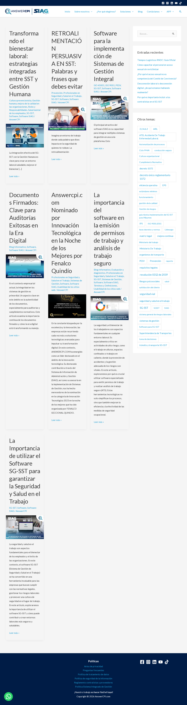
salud (167, 281)
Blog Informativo (17, 247)
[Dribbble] (180, 3)
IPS (141, 223)
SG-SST (30, 113)
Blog (140, 11)
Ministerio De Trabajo (150, 248)
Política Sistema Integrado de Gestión (93, 686)
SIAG (166, 308)
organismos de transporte (151, 254)
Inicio (67, 11)
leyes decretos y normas (149, 229)
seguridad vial (147, 293)
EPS (164, 185)
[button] (180, 11)
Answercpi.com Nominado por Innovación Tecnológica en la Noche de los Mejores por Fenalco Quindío (67, 232)
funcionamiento (146, 197)
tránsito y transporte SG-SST (153, 345)
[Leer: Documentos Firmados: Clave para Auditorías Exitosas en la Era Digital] (25, 266)
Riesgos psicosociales (149, 281)
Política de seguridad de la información (93, 678)
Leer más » (14, 176)
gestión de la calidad (148, 203)
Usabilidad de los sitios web (107, 288)
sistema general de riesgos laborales (155, 314)
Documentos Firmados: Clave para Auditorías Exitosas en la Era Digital (24, 217)
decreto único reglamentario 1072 (155, 177)
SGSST (157, 308)
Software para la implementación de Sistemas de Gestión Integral (109, 56)
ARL (155, 129)
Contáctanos (153, 11)
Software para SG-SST (149, 327)
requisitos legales (149, 267)
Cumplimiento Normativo (150, 162)
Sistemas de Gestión (112, 279)
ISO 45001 (99, 85)
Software (13, 116)
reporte (169, 261)
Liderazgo (169, 229)
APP (169, 11)
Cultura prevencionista (20, 100)
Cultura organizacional (149, 156)
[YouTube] (176, 3)
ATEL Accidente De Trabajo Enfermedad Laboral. (152, 137)
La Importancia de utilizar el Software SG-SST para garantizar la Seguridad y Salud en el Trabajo (24, 471)
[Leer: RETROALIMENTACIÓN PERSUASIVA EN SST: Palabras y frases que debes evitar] (67, 118)
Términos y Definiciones (105, 285)
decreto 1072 (146, 168)
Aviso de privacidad (93, 666)
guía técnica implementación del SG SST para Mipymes (156, 216)
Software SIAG (26, 116)
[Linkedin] (171, 3)
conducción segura (163, 150)
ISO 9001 (110, 85)
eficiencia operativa (148, 185)
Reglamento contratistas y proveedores (93, 682)
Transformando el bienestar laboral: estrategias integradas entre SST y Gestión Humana (24, 64)
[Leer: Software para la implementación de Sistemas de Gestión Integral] (110, 107)
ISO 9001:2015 (154, 223)
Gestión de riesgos (147, 209)
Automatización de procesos (152, 144)
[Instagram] (167, 3)
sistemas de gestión (149, 320)
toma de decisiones (147, 339)
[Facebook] (163, 3)
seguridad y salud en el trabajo (155, 300)
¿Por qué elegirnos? (106, 11)
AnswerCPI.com (102, 696)
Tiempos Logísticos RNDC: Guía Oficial (156, 60)
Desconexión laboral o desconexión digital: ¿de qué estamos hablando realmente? (154, 88)
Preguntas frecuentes (93, 670)
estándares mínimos (148, 191)
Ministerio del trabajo (148, 242)
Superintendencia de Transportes (156, 333)
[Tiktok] (167, 662)
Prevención (57, 93)
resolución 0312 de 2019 (154, 274)
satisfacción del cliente (149, 287)
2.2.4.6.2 (144, 129)
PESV (118, 85)
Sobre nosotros (82, 11)
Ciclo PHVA (144, 150)
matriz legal (146, 235)
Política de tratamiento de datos (93, 674)
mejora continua (165, 236)
